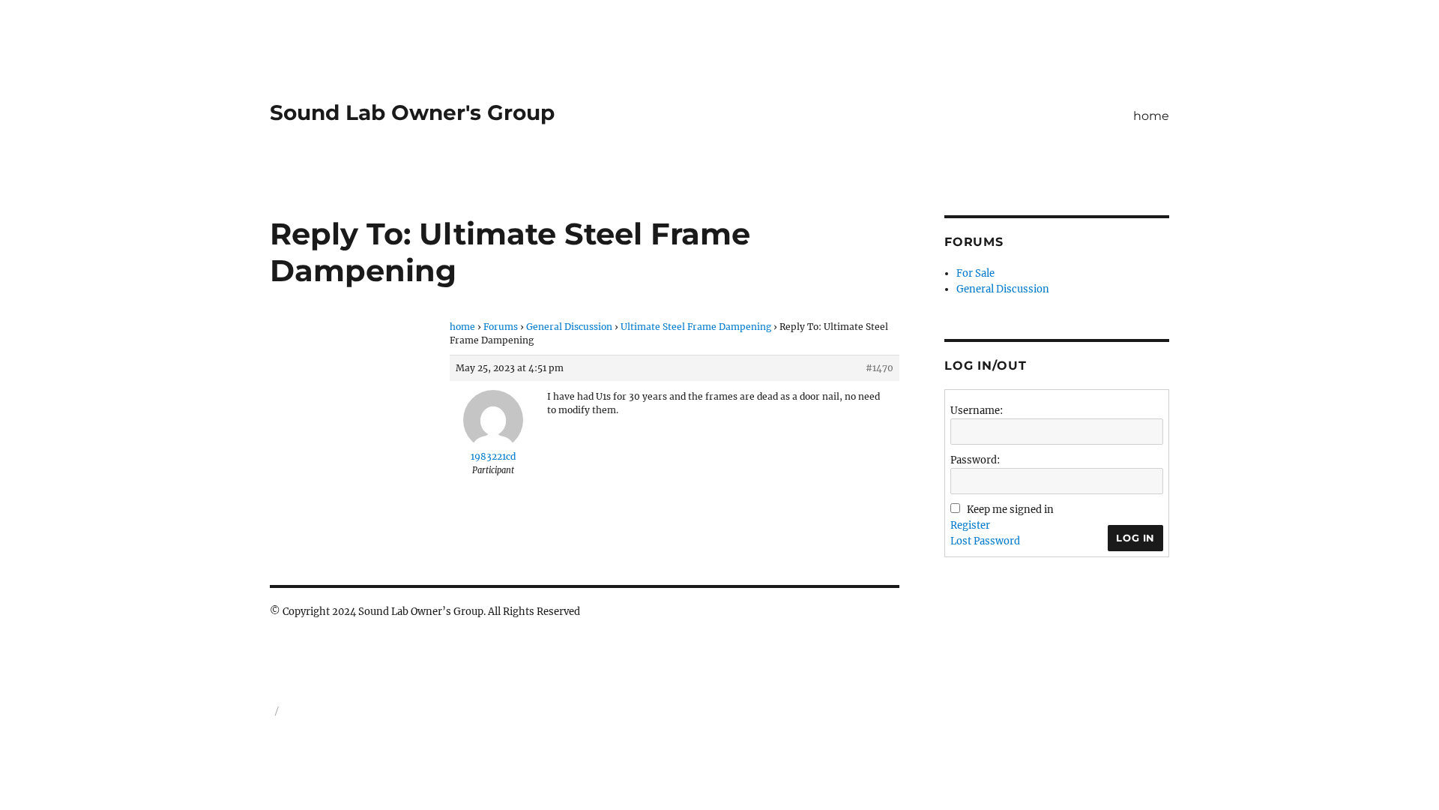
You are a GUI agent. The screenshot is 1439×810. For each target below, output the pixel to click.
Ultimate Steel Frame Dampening (696, 326)
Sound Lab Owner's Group (412, 112)
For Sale (975, 273)
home (1151, 116)
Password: (975, 460)
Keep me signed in (1010, 509)
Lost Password (985, 541)
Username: (976, 410)
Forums (500, 326)
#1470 (879, 368)
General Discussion (569, 326)
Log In (1135, 538)
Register (970, 525)
